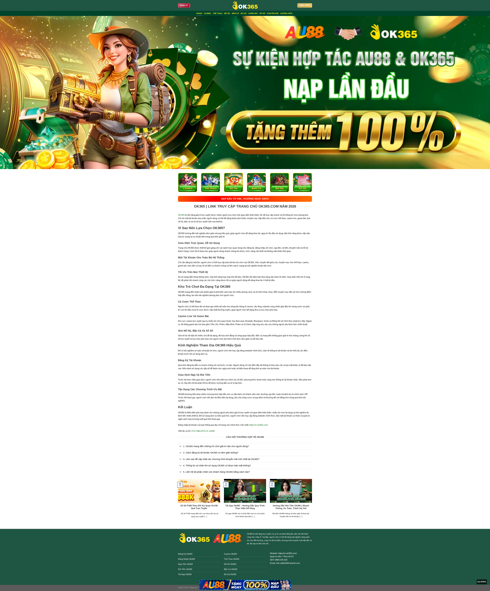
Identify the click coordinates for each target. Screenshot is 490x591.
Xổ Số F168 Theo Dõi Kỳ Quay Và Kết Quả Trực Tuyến (199, 507)
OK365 (199, 13)
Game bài (253, 13)
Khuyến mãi (273, 13)
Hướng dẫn (286, 13)
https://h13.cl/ (202, 431)
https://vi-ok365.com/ (258, 425)
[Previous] (177, 501)
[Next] (312, 501)
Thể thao (217, 13)
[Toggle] (180, 446)
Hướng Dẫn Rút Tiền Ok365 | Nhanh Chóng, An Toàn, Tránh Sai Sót (291, 507)
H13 (193, 431)
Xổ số (262, 13)
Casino (207, 13)
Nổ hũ (227, 13)
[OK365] (245, 5)
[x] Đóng (481, 582)
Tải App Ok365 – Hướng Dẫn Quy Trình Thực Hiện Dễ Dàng (245, 507)
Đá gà (244, 13)
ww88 (212, 431)
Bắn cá (235, 13)
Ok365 (250, 534)
